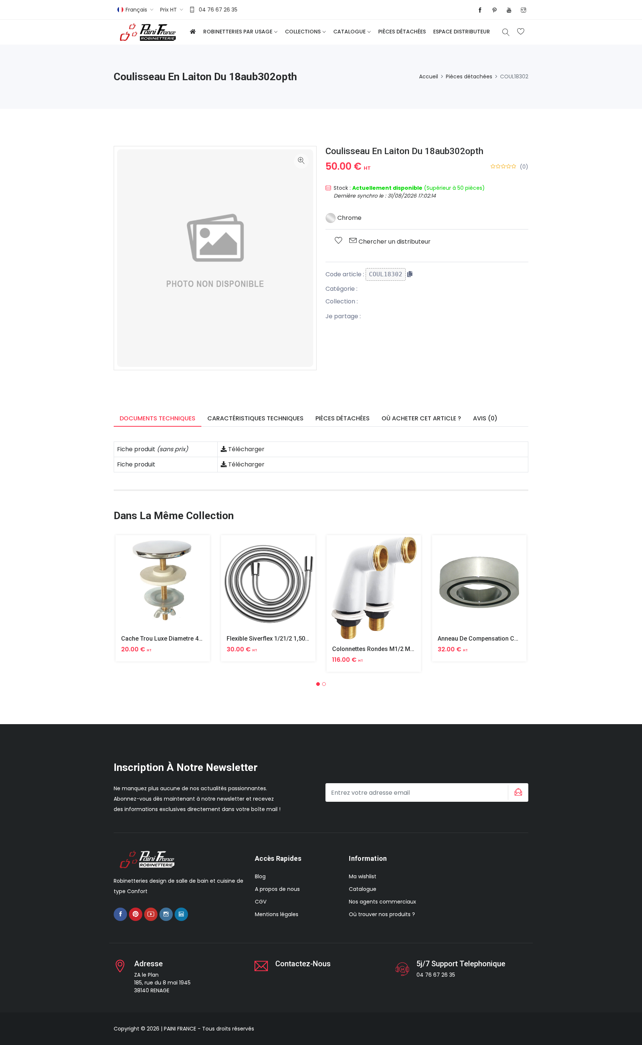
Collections (303, 31)
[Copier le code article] (409, 274)
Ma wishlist (362, 876)
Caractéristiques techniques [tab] (255, 418)
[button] (318, 684)
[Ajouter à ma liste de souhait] (338, 241)
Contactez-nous (303, 963)
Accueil (428, 76)
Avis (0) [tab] (485, 418)
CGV (260, 901)
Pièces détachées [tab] (342, 418)
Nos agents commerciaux (382, 901)
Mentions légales (276, 914)
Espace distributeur (461, 31)
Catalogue (349, 31)
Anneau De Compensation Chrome (485, 638)
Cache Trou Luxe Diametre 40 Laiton (170, 638)
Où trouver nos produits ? (382, 914)
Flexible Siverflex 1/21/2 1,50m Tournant (281, 638)
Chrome (348, 218)
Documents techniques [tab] (157, 418)
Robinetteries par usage (237, 31)
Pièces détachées (402, 31)
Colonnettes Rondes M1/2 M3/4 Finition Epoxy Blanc (403, 648)
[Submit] (517, 792)
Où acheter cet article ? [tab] (421, 418)
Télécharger (246, 449)
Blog (260, 876)
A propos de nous (277, 889)
